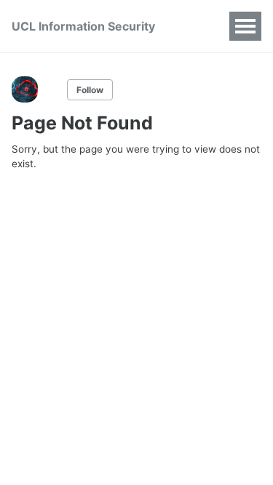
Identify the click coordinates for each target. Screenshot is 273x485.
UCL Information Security (83, 26)
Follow (89, 89)
